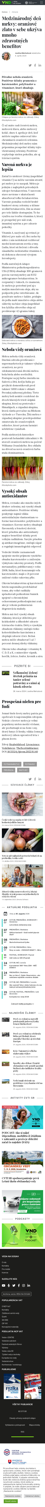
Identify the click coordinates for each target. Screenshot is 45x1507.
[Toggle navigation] (41, 2)
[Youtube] (3, 1285)
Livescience (33, 744)
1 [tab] (13, 1401)
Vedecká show (7, 1361)
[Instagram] (23, 1285)
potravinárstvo (12, 764)
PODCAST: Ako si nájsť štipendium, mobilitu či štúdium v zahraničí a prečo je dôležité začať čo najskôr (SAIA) (21, 1137)
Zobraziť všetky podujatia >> (22, 1004)
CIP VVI (5, 1323)
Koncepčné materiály (10, 1327)
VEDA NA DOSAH (20, 825)
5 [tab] (28, 1401)
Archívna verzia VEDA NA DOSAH (16, 1294)
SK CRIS (5, 1320)
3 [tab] (20, 1401)
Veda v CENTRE (8, 1337)
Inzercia (5, 1273)
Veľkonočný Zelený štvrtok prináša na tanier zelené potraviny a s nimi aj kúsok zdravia (26, 679)
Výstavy (5, 1348)
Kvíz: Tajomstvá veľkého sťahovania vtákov (25, 1052)
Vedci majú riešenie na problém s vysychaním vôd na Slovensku (27, 1083)
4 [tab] (24, 1401)
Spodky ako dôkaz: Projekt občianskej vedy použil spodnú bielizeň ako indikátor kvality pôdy (28, 1067)
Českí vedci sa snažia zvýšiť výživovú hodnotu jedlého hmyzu (18, 821)
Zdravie (15, 12)
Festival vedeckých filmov (12, 1344)
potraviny (30, 764)
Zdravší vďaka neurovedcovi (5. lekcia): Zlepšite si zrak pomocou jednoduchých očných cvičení (20, 894)
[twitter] (30, 65)
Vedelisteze (8, 748)
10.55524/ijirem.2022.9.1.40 (22, 751)
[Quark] (12, 1386)
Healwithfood (17, 744)
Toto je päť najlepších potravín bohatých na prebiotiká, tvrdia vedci (22, 857)
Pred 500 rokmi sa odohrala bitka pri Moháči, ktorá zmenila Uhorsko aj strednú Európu (27, 1037)
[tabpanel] (12, 1386)
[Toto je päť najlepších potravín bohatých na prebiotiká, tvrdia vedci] (22, 841)
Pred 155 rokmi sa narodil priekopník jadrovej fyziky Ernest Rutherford (26, 1021)
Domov (5, 12)
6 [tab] (32, 1401)
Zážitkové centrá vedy (10, 1313)
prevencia (8, 770)
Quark (4, 1317)
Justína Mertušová (23, 53)
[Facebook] (19, 1285)
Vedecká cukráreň (9, 1341)
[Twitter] (13, 1285)
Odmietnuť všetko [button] (32, 1496)
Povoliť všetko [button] (10, 1501)
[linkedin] (39, 65)
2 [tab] (17, 1401)
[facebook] (35, 65)
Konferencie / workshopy (12, 1365)
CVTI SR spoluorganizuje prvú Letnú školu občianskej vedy (20, 1179)
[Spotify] (9, 1285)
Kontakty (5, 1266)
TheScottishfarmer (27, 748)
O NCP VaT (6, 1306)
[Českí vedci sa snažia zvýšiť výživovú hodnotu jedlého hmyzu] (22, 805)
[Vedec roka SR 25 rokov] (32, 1385)
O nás (4, 1262)
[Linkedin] (28, 1285)
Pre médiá (6, 1269)
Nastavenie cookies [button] (12, 1496)
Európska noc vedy (9, 1358)
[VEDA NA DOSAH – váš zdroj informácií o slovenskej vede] (10, 2)
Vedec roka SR (7, 1351)
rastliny (23, 770)
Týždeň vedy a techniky (11, 1354)
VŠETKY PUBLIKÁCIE (22, 1404)
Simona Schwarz (22, 899)
